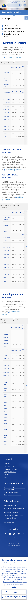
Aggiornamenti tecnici (11, 492)
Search (19, 5)
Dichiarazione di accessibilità (13, 515)
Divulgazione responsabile (12, 495)
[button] (25, 2)
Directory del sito (9, 522)
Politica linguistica (10, 518)
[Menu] (25, 5)
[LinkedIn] (10, 534)
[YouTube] (18, 534)
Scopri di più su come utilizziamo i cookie (15, 586)
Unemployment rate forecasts (10, 35)
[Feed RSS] (14, 538)
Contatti (6, 474)
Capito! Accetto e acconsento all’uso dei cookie (15, 592)
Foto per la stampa (10, 472)
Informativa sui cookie (11, 512)
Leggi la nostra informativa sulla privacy (15, 582)
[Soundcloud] (23, 534)
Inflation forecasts (11, 26)
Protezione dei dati (10, 505)
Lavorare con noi (9, 466)
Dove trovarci (8, 477)
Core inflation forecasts (13, 29)
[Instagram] (14, 534)
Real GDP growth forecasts (14, 31)
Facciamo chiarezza (10, 469)
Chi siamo (7, 463)
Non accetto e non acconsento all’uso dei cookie (15, 597)
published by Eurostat (14, 57)
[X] (5, 534)
